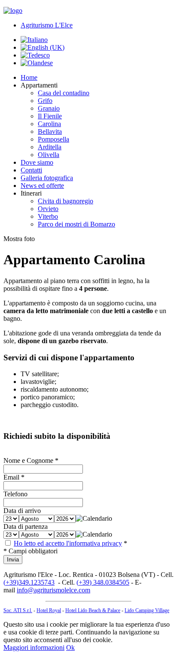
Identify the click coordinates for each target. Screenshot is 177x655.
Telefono (15, 494)
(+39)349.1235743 (29, 582)
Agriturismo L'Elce (47, 25)
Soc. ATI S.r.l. (17, 610)
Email (11, 477)
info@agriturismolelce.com (53, 590)
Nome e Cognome (28, 460)
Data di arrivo (22, 510)
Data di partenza (25, 526)
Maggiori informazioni (33, 647)
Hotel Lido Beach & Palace (92, 610)
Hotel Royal (49, 610)
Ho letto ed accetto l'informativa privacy (68, 543)
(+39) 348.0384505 (102, 582)
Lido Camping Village (147, 610)
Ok (70, 647)
